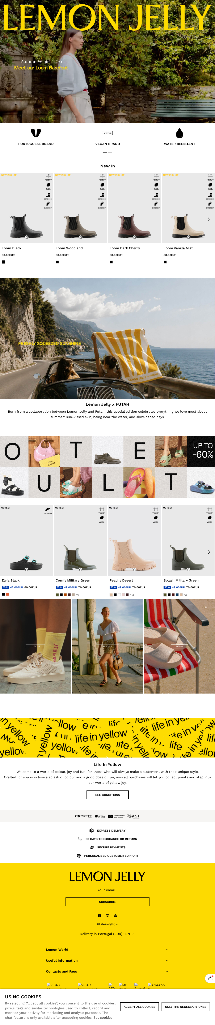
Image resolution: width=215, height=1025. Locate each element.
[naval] (177, 594)
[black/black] (3, 261)
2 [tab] (110, 152)
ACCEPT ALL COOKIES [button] (139, 1006)
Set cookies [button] (102, 1018)
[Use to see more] (107, 338)
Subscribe (107, 902)
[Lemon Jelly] (107, 876)
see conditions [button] (107, 795)
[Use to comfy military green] (80, 540)
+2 (185, 594)
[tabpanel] (36, 137)
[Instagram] (107, 915)
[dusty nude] (73, 594)
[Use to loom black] (26, 208)
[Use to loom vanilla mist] (188, 208)
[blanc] (119, 594)
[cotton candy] (123, 594)
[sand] (111, 594)
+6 (77, 594)
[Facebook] (99, 915)
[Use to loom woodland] (80, 208)
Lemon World (57, 950)
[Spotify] (115, 915)
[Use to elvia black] (26, 540)
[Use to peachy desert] (134, 540)
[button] (26, 237)
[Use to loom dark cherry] (134, 208)
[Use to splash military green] (188, 540)
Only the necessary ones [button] (185, 1006)
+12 (132, 594)
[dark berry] (173, 594)
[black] (3, 594)
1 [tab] (105, 152)
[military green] (57, 594)
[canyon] (65, 594)
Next (208, 219)
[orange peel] (7, 594)
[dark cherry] (69, 594)
